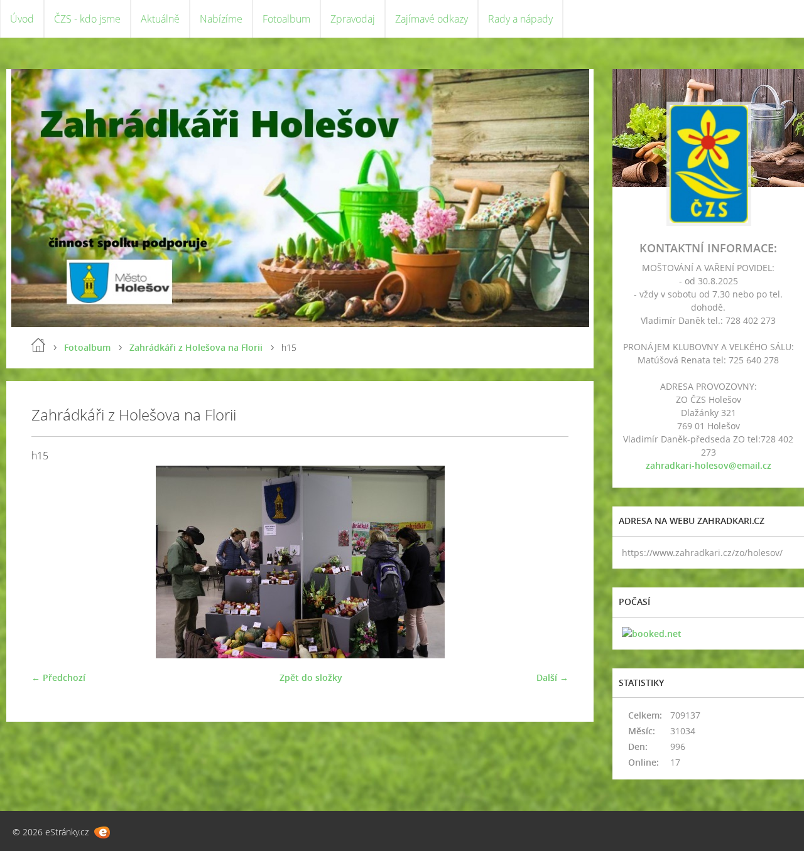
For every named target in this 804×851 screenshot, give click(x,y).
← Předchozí (58, 677)
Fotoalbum (286, 19)
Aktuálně (160, 19)
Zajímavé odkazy (431, 19)
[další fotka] (548, 562)
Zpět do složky (311, 677)
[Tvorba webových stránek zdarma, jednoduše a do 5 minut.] (102, 832)
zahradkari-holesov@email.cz (708, 465)
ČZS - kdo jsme (87, 19)
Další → (552, 677)
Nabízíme (221, 19)
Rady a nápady (520, 19)
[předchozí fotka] (52, 562)
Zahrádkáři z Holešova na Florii (196, 347)
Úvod (22, 19)
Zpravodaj (352, 19)
